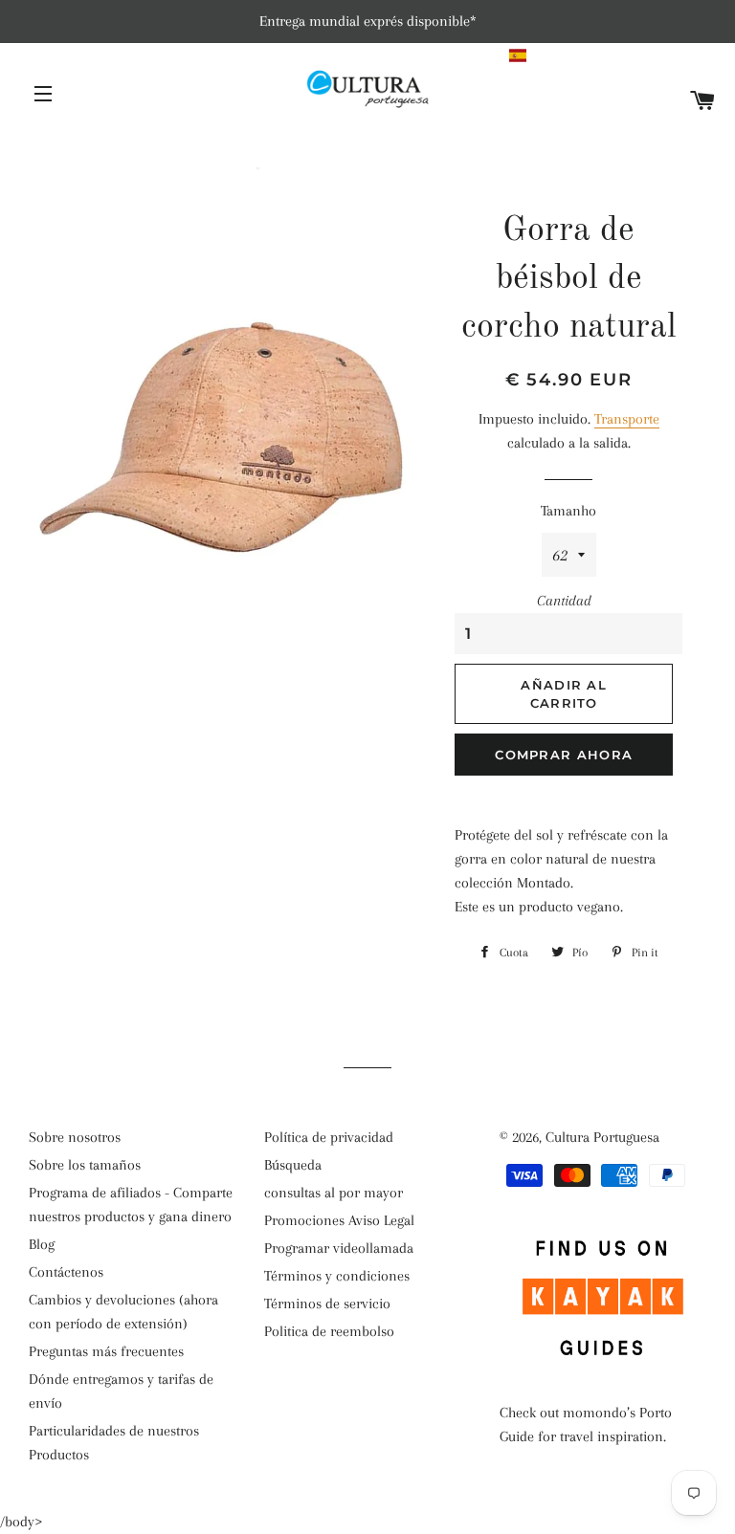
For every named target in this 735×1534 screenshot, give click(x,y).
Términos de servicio (327, 1303)
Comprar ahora (564, 754)
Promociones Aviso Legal (339, 1220)
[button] (613, 55)
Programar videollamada (338, 1248)
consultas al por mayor (333, 1192)
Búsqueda (293, 1164)
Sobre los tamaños (85, 1164)
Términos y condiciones (337, 1275)
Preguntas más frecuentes (106, 1351)
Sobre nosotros (75, 1137)
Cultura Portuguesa (602, 1137)
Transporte (626, 418)
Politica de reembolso (329, 1331)
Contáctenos (66, 1272)
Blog (42, 1244)
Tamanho (568, 510)
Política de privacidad (328, 1137)
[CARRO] (703, 102)
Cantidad (564, 600)
